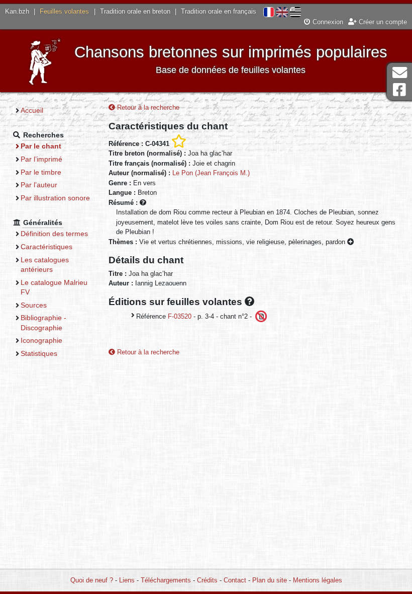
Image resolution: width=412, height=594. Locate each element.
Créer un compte (382, 22)
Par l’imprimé (41, 159)
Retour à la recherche (147, 107)
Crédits (207, 580)
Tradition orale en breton (135, 11)
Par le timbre (41, 172)
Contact (235, 580)
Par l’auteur (39, 185)
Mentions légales (317, 580)
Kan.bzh (17, 11)
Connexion (327, 22)
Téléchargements (166, 580)
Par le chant (41, 146)
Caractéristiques (46, 247)
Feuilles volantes (64, 11)
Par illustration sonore (55, 198)
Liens (127, 580)
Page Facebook (399, 90)
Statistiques (39, 353)
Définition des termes (54, 234)
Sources (34, 305)
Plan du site (269, 580)
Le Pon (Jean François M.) (211, 173)
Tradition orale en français (218, 11)
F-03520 (179, 316)
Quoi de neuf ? (91, 580)
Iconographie (41, 340)
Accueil (32, 110)
